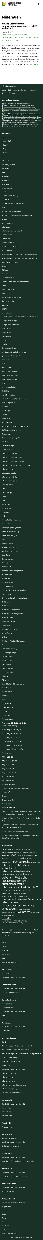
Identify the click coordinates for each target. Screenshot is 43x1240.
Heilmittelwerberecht (9, 371)
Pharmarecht (10, 899)
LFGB (3, 488)
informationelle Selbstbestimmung (14, 399)
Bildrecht (5, 270)
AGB (13, 93)
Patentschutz (6, 578)
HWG (3, 383)
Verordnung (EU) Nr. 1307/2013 (12, 745)
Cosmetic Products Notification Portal (15, 282)
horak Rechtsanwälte (9, 1138)
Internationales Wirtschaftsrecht (13, 1203)
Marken (21, 890)
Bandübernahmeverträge (11, 262)
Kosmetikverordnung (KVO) (11, 438)
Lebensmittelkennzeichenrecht (17, 874)
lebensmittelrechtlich (21, 35)
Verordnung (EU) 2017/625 (11, 737)
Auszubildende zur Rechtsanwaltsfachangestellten (19, 258)
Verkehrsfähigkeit (8, 707)
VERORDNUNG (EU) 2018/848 (12, 741)
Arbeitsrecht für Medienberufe (12, 231)
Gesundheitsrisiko (18, 852)
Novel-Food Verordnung (10, 551)
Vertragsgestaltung (8, 753)
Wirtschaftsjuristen (8, 784)
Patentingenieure (8, 574)
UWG (3, 699)
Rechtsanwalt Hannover (10, 1146)
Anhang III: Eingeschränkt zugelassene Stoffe (17, 215)
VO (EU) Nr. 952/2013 (9, 769)
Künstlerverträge (8, 446)
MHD (3, 516)
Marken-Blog (6, 1108)
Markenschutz (7, 508)
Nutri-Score (6, 555)
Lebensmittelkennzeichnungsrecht (14, 461)
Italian (3, 112)
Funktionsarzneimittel (7, 852)
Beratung (5, 266)
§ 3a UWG (5, 149)
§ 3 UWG (5, 145)
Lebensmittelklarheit (9, 1073)
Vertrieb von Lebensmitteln (24, 909)
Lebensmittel (8, 865)
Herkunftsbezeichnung (10, 375)
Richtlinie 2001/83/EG (9, 629)
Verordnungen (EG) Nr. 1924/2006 (13, 749)
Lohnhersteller (10, 890)
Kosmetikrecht (7, 434)
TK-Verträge (6, 680)
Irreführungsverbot (8, 403)
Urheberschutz (7, 692)
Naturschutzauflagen (9, 535)
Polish (39, 117)
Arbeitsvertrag (7, 235)
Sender (4, 645)
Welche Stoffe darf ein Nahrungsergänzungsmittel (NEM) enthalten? (19, 26)
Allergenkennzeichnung (10, 196)
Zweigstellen (6, 804)
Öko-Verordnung (8, 559)
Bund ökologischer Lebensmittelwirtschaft (17, 1046)
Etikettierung (26, 849)
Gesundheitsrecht (8, 1004)
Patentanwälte (7, 567)
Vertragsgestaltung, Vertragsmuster (14, 1176)
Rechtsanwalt (6, 602)
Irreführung (31, 859)
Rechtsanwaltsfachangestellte (12, 613)
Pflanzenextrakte (22, 896)
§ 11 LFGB (5, 137)
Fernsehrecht (6, 336)
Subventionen (7, 660)
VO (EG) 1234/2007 (8, 757)
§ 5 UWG (5, 157)
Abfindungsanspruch (9, 164)
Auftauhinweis (7, 250)
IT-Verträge (6, 410)
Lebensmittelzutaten (13, 887)
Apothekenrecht (7, 223)
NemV (4, 40)
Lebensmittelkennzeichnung (12, 457)
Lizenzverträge (7, 492)
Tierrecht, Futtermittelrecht (11, 992)
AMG (3, 207)
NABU (4, 1015)
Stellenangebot (7, 656)
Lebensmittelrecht (7, 35)
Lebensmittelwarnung (9, 1089)
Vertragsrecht (9, 908)
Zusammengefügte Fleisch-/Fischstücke (16, 788)
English (33, 105)
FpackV (4, 344)
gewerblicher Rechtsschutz (11, 356)
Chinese (36, 124)
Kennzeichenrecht (8, 422)
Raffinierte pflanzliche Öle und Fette (14, 598)
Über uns (5, 950)
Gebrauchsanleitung (9, 348)
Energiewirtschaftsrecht (10, 324)
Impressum (6, 954)
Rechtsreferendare (8, 621)
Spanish (37, 109)
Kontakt (4, 946)
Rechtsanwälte (7, 606)
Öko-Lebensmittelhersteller (11, 1093)
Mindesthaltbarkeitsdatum (11, 520)
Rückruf (4, 637)
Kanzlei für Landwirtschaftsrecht (13, 977)
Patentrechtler (7, 1127)
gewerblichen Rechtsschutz (30, 852)
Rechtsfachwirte (7, 617)
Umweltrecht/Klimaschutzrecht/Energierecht (18, 1161)
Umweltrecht (6, 688)
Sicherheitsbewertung (9, 649)
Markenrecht (6, 504)
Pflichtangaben (7, 582)
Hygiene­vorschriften (9, 387)
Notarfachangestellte (9, 547)
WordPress (29, 1238)
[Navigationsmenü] (38, 4)
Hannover (5, 360)
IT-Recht (5, 406)
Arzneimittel (6, 239)
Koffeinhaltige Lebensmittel (11, 430)
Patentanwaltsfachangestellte (12, 571)
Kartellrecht (6, 418)
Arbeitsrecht (6, 227)
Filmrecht (5, 340)
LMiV (20, 37)
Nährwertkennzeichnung (10, 531)
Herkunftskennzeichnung (10, 379)
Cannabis (5, 274)
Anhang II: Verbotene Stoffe (11, 211)
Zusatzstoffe (6, 792)
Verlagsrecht (6, 715)
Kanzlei (4, 414)
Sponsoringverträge (9, 653)
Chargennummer (8, 278)
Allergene (5, 192)
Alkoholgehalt (7, 188)
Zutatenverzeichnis (8, 800)
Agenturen (5, 176)
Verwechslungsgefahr (7, 912)
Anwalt (4, 219)
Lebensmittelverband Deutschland (14, 1085)
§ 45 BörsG (5, 153)
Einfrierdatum (7, 313)
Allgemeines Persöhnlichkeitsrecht (14, 203)
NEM (24, 893)
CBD (19, 849)
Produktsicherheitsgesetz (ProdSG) (14, 590)
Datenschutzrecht (8, 289)
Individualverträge (8, 395)
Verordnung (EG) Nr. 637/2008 (12, 729)
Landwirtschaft (7, 449)
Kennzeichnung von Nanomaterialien (15, 426)
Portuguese (5, 115)
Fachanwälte (6, 332)
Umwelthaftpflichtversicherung (13, 684)
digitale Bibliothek (8, 301)
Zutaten (4, 796)
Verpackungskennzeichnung (18, 905)
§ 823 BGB (5, 160)
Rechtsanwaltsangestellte (11, 610)
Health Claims (7, 367)
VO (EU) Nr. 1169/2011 (13, 40)
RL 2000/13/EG (7, 633)
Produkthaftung (7, 586)
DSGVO (4, 309)
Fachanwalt (6, 328)
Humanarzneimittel (17, 859)
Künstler (5, 442)
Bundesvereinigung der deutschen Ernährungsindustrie (21, 1054)
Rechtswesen (6, 625)
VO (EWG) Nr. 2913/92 (9, 772)
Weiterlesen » (35, 64)
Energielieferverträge (9, 321)
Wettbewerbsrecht (8, 776)
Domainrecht (6, 305)
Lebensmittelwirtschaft (10, 477)
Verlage (4, 711)
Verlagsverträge (7, 719)
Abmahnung (6, 168)
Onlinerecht (6, 563)
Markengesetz (26, 890)
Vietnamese (38, 120)
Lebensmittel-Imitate (9, 453)
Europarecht (6, 973)
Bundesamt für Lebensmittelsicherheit (15, 1050)
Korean (35, 122)
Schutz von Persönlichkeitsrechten (14, 641)
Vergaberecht (6, 703)
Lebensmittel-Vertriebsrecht (16, 866)
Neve (11, 1238)
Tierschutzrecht (7, 672)
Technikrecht (6, 664)
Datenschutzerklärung (9, 962)
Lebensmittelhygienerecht (16, 871)
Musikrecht (6, 524)
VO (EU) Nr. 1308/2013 (9, 765)
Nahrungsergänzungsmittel (31, 37)
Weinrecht (24, 912)
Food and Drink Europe (10, 1057)
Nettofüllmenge (7, 543)
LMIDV (4, 496)
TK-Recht (5, 676)
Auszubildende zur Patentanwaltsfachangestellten (19, 254)
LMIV (35, 887)
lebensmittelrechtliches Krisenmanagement (15, 882)
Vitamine (15, 912)
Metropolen (6, 512)
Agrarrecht (5, 184)
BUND (4, 1042)
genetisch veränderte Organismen (14, 352)
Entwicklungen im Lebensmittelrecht (15, 831)
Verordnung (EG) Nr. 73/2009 (11, 733)
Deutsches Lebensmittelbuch (12, 297)
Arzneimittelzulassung (9, 246)
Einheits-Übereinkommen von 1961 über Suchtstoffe (20, 317)
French (33, 107)
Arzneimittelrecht (8, 242)
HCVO (4, 364)
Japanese (4, 120)
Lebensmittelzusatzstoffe (10, 37)
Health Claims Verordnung (25, 856)
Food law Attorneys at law (11, 1061)
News (4, 943)
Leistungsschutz (7, 485)
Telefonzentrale (7, 668)
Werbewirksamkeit (35, 912)
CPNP (4, 285)
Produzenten (6, 594)
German (28, 103)
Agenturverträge (7, 180)
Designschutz (6, 293)
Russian (35, 126)
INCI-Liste (5, 391)
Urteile (4, 695)
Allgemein (5, 199)
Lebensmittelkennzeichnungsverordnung (16, 465)
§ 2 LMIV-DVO (6, 141)
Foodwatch (6, 1065)
